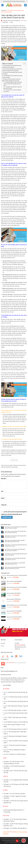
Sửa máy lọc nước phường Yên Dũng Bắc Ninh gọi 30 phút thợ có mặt (15, 536)
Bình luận (3, 478)
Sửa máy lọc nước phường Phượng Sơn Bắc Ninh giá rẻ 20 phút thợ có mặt (15, 568)
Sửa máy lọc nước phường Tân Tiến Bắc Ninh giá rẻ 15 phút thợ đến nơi (15, 532)
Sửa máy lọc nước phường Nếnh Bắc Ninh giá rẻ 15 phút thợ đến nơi (16, 554)
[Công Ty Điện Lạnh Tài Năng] (14, 5)
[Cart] (25, 5)
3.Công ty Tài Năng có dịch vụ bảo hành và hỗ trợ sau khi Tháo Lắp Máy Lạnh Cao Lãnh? (13, 84)
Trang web (3, 505)
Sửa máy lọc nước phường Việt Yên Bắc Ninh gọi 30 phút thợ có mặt (15, 559)
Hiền (12, 22)
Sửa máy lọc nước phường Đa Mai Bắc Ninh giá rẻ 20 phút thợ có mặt (16, 545)
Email (3, 498)
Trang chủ (3, 10)
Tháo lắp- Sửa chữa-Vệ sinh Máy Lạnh (12, 20)
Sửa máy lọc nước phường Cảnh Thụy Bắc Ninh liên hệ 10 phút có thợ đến (16, 527)
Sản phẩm (3, 643)
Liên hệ (2, 645)
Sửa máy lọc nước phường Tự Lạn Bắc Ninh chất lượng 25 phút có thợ (15, 563)
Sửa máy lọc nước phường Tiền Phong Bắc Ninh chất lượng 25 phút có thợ (15, 541)
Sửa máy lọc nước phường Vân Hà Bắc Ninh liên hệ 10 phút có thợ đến (15, 550)
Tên (2, 491)
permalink (15, 467)
